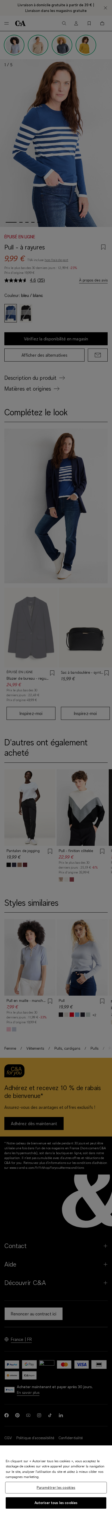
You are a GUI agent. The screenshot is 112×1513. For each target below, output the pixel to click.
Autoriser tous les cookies (56, 1503)
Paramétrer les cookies (56, 1487)
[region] (56, 1479)
